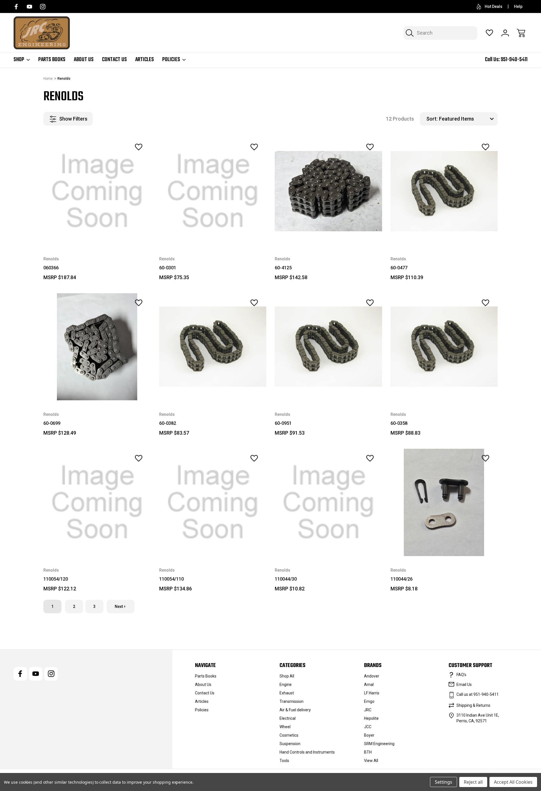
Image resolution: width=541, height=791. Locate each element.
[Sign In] (505, 32)
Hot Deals (493, 6)
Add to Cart (328, 232)
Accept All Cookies (513, 782)
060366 (51, 267)
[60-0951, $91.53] (328, 347)
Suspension (290, 743)
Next (119, 606)
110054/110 (171, 579)
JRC (367, 710)
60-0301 (167, 267)
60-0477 (399, 267)
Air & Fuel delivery (295, 710)
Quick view (123, 159)
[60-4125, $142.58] (328, 191)
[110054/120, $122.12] (97, 502)
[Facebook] (16, 6)
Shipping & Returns (473, 705)
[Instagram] (42, 6)
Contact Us (114, 59)
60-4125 (283, 267)
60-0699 (51, 423)
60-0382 (167, 423)
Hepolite (371, 718)
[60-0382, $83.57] (213, 347)
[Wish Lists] (489, 32)
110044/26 (402, 579)
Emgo (369, 701)
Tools (284, 760)
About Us (84, 59)
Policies (171, 59)
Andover (371, 676)
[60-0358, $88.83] (444, 347)
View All (371, 760)
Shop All (287, 676)
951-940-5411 (514, 59)
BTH (368, 752)
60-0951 (283, 423)
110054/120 (55, 579)
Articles (144, 59)
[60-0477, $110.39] (444, 191)
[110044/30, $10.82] (328, 502)
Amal (369, 684)
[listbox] (468, 119)
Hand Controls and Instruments (307, 752)
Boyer (369, 735)
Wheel (285, 727)
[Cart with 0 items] (521, 32)
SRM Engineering (379, 743)
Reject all (473, 782)
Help (518, 6)
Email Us (464, 684)
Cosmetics (289, 735)
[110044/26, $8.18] (444, 502)
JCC (367, 727)
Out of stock (97, 232)
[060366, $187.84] (97, 191)
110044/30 (286, 579)
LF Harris (371, 693)
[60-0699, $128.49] (97, 347)
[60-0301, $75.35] (213, 191)
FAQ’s (461, 674)
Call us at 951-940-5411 (477, 694)
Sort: (432, 119)
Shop (19, 59)
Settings (443, 782)
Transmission (291, 701)
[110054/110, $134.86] (213, 502)
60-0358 (399, 423)
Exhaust (287, 693)
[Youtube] (29, 6)
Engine (286, 684)
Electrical (288, 718)
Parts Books (51, 59)
